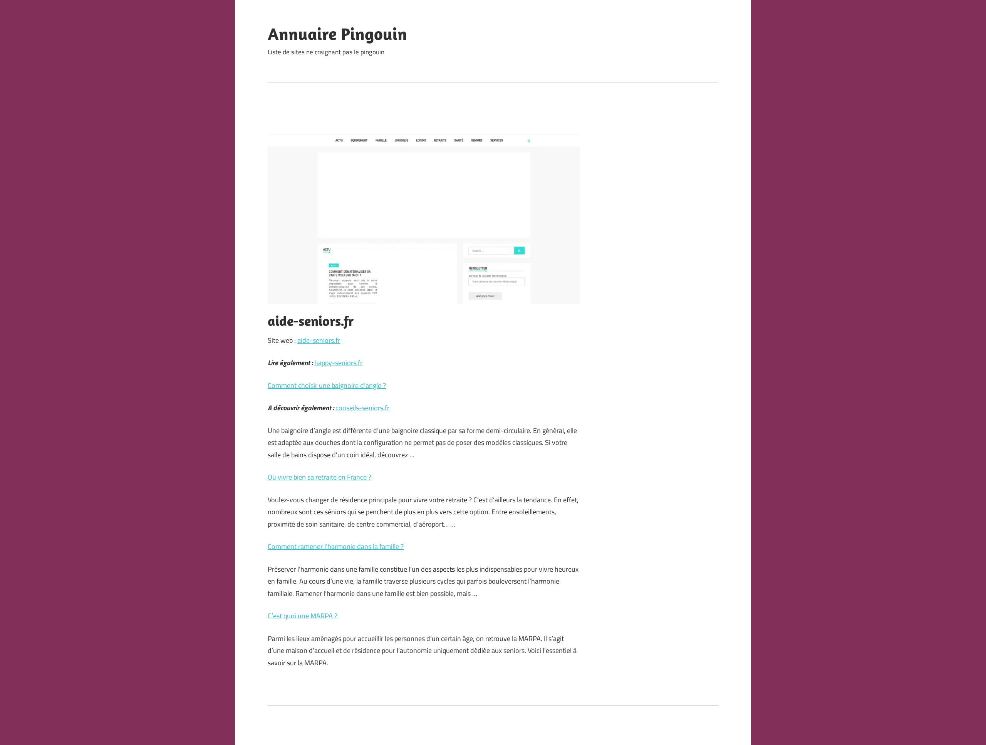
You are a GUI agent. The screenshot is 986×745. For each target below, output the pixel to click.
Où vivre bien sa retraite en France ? (319, 477)
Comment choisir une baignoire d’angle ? (327, 385)
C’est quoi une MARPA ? (302, 616)
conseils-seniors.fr (362, 408)
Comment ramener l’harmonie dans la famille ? (336, 546)
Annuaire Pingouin (337, 33)
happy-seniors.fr (338, 362)
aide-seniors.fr (318, 340)
